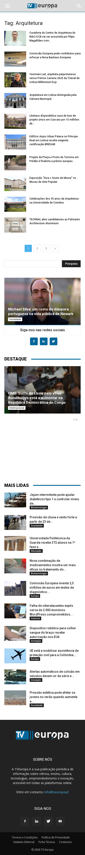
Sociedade (15, 319)
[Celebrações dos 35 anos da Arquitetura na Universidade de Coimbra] (15, 204)
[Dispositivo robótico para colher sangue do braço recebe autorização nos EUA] (15, 633)
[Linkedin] (36, 821)
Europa (35, 595)
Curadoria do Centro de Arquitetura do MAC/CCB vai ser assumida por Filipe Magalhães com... (52, 36)
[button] (79, 6)
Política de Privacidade (56, 837)
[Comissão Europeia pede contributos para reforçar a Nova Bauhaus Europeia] (15, 59)
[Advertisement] (42, 448)
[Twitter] (48, 821)
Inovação (36, 640)
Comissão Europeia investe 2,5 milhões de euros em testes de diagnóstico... (52, 587)
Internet (35, 618)
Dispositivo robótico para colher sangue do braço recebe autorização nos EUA (53, 632)
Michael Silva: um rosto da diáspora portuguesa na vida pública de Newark (40, 311)
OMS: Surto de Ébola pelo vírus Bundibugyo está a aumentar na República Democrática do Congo (37, 398)
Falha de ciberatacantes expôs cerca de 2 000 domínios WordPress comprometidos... (51, 610)
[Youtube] (60, 821)
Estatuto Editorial (24, 842)
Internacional (16, 407)
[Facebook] (24, 821)
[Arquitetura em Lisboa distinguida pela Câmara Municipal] (15, 100)
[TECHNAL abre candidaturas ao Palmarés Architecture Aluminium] (15, 225)
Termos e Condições (24, 837)
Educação (36, 550)
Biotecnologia (39, 507)
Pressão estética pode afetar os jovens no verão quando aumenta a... (53, 697)
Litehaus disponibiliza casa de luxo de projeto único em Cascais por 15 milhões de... (54, 119)
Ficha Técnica (47, 842)
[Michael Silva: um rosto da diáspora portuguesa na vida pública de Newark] (42, 301)
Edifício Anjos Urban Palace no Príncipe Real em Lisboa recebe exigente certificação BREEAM (53, 140)
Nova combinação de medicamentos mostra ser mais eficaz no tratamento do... (53, 565)
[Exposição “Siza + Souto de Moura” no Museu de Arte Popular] (15, 183)
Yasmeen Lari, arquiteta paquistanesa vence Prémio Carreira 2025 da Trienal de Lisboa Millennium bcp (54, 78)
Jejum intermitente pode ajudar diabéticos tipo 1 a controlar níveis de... (54, 499)
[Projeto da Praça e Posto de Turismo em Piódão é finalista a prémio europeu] (15, 162)
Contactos (65, 842)
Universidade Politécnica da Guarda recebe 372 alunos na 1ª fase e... (52, 542)
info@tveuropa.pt (56, 792)
